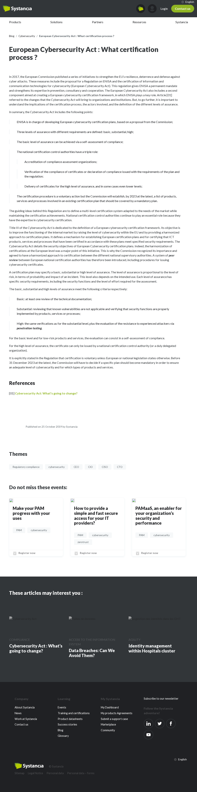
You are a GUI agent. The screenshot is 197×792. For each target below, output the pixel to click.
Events (62, 707)
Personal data (55, 773)
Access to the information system (92, 642)
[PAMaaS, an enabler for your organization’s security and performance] (134, 500)
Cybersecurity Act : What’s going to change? (35, 648)
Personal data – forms (80, 773)
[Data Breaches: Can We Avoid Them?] (82, 618)
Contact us (182, 8)
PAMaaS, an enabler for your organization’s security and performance (158, 515)
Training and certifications (74, 713)
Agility (134, 639)
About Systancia (25, 707)
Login (164, 8)
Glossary (63, 735)
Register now (26, 553)
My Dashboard (110, 707)
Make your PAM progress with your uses (31, 513)
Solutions (56, 22)
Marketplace (108, 724)
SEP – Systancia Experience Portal (17, 9)
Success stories (67, 724)
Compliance (19, 639)
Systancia (181, 22)
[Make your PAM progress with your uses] (11, 500)
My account (152, 8)
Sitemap (19, 773)
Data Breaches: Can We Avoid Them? (92, 653)
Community (108, 730)
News (18, 713)
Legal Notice (35, 773)
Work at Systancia (26, 719)
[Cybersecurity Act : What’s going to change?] (23, 618)
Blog (60, 730)
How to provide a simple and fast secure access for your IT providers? (96, 515)
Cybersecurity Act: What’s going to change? (46, 393)
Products (15, 22)
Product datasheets (70, 719)
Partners (97, 22)
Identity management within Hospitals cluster (152, 648)
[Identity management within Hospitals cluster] (155, 618)
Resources (139, 22)
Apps (140, 8)
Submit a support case (114, 719)
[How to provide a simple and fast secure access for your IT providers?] (72, 500)
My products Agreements (116, 713)
